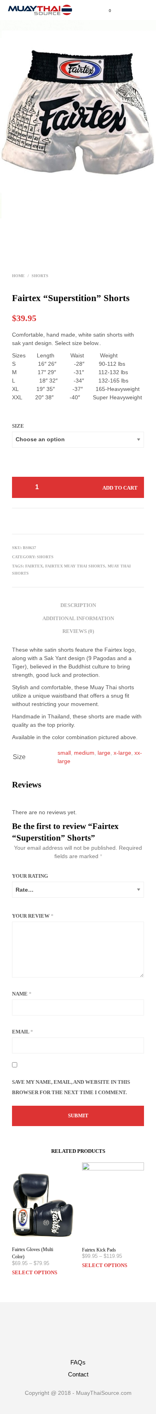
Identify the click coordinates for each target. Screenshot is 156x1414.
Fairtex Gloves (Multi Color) (32, 1253)
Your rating (30, 876)
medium (84, 753)
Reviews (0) (78, 631)
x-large (122, 753)
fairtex (34, 566)
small (64, 753)
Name (22, 994)
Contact (78, 1374)
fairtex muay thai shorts (75, 566)
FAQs (78, 1362)
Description (78, 605)
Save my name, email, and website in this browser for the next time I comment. (71, 1087)
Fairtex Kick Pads (99, 1250)
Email (22, 1032)
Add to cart (120, 488)
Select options (34, 1272)
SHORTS (40, 276)
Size (18, 426)
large (104, 753)
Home (18, 276)
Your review (33, 916)
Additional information (78, 618)
